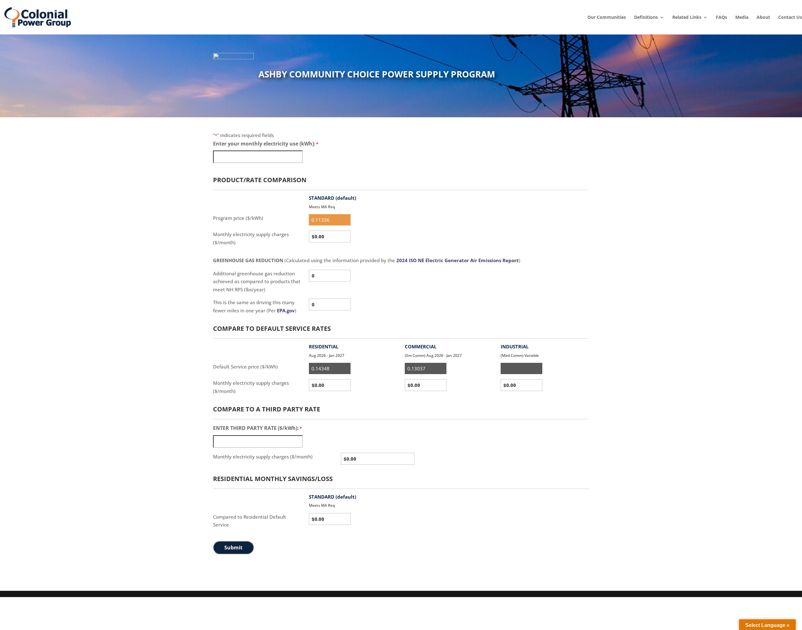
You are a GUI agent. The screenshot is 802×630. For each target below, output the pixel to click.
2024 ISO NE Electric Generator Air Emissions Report (457, 260)
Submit (233, 547)
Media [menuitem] (741, 17)
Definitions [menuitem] (646, 17)
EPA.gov (286, 310)
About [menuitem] (763, 17)
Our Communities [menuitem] (606, 17)
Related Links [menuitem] (686, 17)
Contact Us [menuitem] (790, 17)
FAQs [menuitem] (721, 17)
